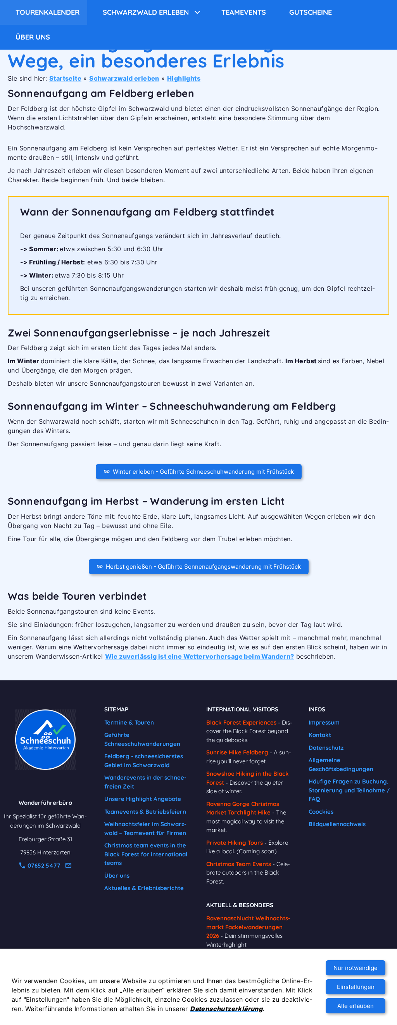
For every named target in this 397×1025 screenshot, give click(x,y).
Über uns (116, 875)
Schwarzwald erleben (124, 78)
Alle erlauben (355, 1005)
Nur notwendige (355, 968)
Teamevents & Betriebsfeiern (145, 811)
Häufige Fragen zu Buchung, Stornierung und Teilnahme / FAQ (349, 790)
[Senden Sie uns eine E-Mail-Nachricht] (68, 865)
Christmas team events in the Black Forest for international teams (145, 854)
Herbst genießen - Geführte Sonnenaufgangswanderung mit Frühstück (203, 566)
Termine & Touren (129, 722)
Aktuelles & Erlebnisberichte (144, 888)
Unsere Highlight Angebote (142, 798)
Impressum (324, 722)
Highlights (183, 78)
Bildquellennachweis (337, 824)
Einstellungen (356, 986)
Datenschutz (326, 747)
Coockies (321, 811)
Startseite (65, 78)
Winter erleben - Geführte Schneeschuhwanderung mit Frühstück (203, 471)
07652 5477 (43, 865)
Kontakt (320, 735)
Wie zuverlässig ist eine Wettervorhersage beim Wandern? (199, 656)
